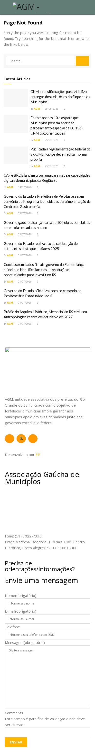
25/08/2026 (51, 108)
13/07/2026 (24, 187)
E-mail (20, 611)
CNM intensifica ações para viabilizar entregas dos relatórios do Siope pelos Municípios (60, 96)
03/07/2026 (24, 213)
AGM (37, 108)
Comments (14, 712)
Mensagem (25, 642)
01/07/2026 (24, 255)
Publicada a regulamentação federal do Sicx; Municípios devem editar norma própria (60, 154)
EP (38, 454)
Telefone (12, 626)
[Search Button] (82, 61)
